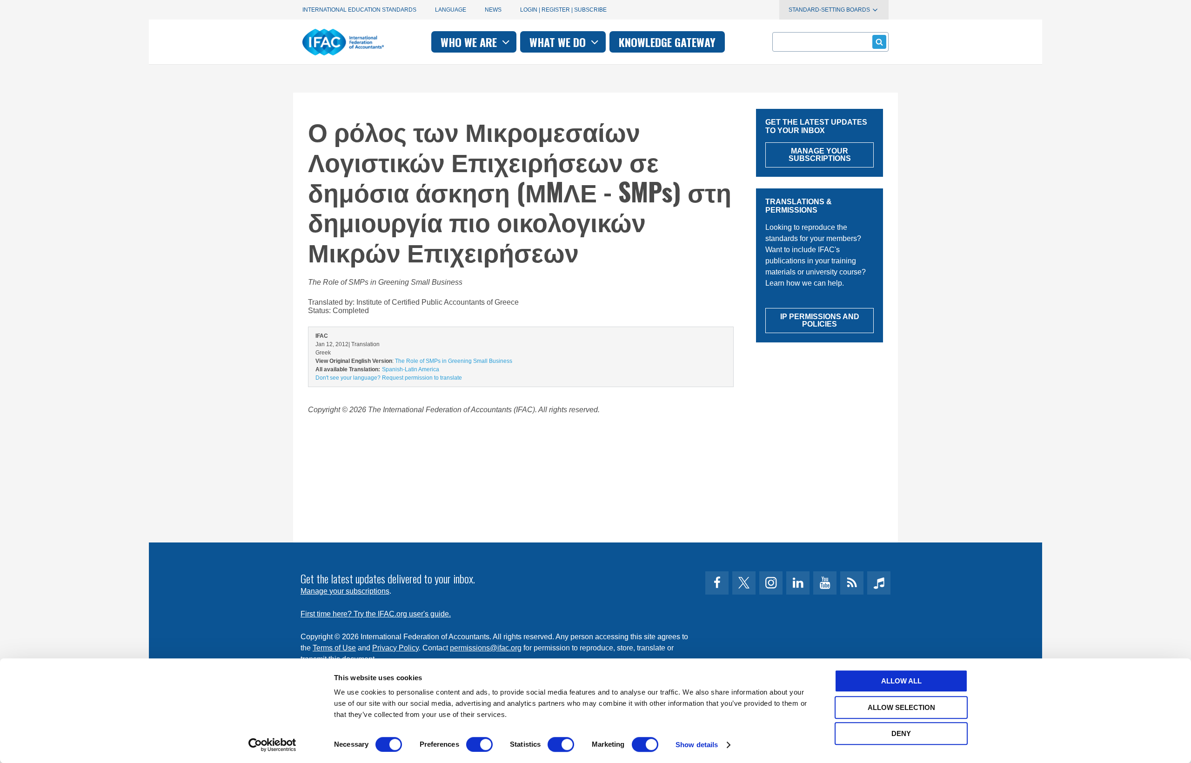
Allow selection (901, 707)
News (493, 10)
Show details (697, 745)
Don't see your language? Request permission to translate (388, 378)
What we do (559, 41)
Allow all (901, 681)
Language (450, 10)
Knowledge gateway (667, 41)
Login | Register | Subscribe (563, 10)
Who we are (470, 41)
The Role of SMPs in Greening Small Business (453, 361)
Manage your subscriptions (345, 591)
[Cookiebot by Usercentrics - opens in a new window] (272, 745)
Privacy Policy (395, 648)
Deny (901, 733)
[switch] (479, 744)
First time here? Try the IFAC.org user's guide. (376, 614)
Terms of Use (334, 648)
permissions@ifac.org (486, 648)
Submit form (879, 42)
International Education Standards (359, 10)
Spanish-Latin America (410, 369)
